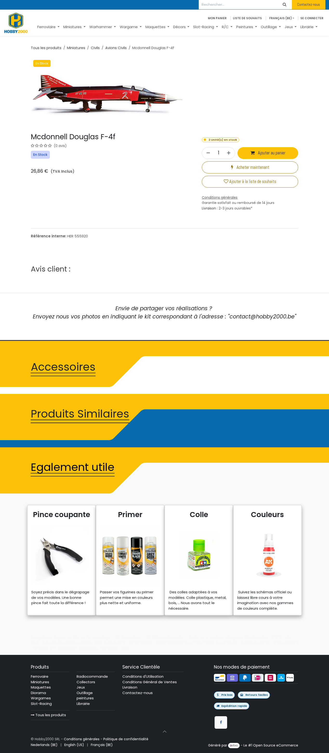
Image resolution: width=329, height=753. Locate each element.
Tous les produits (50, 714)
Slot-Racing (41, 703)
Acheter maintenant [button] (252, 167)
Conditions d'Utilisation (143, 676)
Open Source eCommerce (275, 745)
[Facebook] (221, 722)
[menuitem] (48, 27)
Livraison (209, 208)
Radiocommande (92, 676)
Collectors (86, 681)
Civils (95, 47)
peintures (85, 698)
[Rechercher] (284, 4)
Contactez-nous (308, 4)
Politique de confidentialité (125, 739)
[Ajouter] (229, 153)
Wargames (41, 698)
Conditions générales (81, 739)
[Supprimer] (207, 153)
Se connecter (311, 18)
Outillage (85, 692)
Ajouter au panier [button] (271, 153)
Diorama (38, 692)
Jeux (81, 687)
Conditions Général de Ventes (149, 681)
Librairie (83, 703)
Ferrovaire (39, 676)
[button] (164, 731)
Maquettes (41, 687)
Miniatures (76, 47)
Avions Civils (116, 47)
